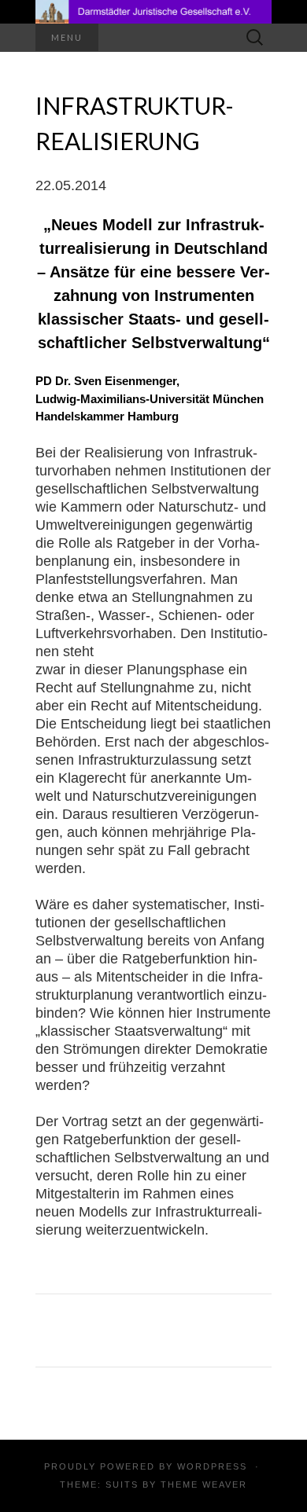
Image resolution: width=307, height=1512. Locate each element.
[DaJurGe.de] (153, 12)
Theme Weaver (204, 1484)
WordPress (212, 1466)
